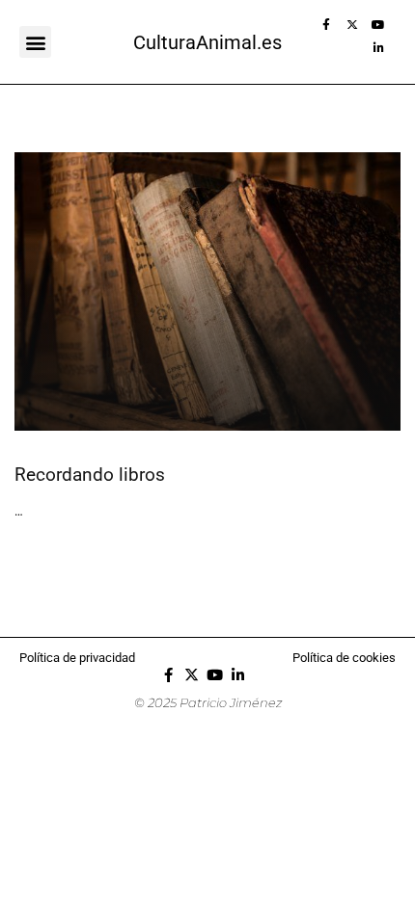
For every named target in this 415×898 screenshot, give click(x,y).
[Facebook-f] (332, 30)
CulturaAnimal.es (207, 42)
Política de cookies (344, 657)
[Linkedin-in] (384, 54)
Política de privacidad (77, 657)
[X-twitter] (358, 30)
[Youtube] (384, 30)
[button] (35, 42)
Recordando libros (89, 474)
